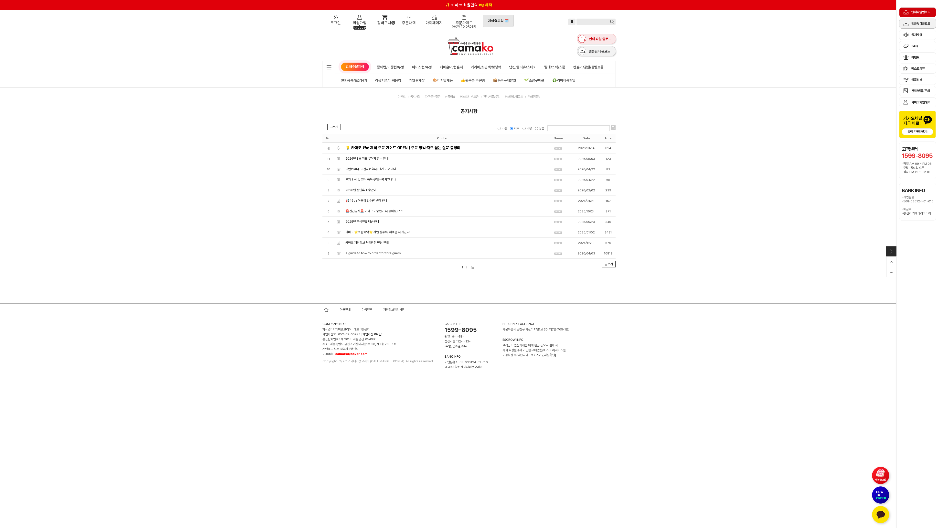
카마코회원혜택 (920, 102)
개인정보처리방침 (394, 309)
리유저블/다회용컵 (388, 80)
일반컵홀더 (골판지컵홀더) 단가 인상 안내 (370, 169)
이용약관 (367, 309)
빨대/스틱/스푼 (554, 67)
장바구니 (384, 13)
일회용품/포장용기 (354, 80)
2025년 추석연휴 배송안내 (362, 221)
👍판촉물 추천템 (473, 80)
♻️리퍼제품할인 (564, 80)
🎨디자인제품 (443, 80)
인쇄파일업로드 (920, 12)
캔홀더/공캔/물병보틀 (588, 67)
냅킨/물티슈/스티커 (522, 67)
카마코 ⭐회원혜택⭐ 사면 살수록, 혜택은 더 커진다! (377, 232)
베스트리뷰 (918, 68)
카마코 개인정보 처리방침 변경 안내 (367, 242)
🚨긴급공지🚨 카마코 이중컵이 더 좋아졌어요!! (374, 211)
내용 (529, 128)
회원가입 (360, 13)
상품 (541, 128)
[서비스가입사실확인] (543, 355)
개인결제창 (417, 80)
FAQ (914, 46)
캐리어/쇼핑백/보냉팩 (486, 67)
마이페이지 (434, 13)
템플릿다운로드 (920, 23)
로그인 (336, 13)
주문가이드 (464, 13)
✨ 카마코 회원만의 (469, 5)
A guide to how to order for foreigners (373, 253)
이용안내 (345, 309)
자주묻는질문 (432, 97)
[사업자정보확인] (371, 334)
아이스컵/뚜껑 (422, 67)
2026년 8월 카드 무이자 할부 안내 (366, 158)
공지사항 (916, 35)
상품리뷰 (916, 80)
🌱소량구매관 (534, 80)
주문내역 (409, 13)
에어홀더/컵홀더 (451, 67)
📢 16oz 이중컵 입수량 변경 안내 (366, 200)
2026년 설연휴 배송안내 (360, 190)
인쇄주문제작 (355, 66)
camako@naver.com (351, 354)
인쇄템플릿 (533, 97)
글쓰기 (334, 127)
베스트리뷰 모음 (469, 97)
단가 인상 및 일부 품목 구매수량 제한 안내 (370, 179)
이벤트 (915, 57)
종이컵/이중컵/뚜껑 (390, 67)
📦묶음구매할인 (504, 80)
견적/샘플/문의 (920, 91)
